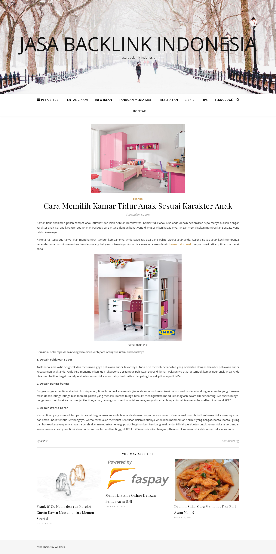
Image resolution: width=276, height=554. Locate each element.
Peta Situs (49, 100)
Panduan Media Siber (136, 100)
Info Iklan (103, 100)
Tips (204, 100)
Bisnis (44, 441)
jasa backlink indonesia (138, 43)
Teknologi (223, 100)
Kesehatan (169, 100)
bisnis (189, 100)
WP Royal (60, 547)
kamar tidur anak (181, 244)
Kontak (139, 111)
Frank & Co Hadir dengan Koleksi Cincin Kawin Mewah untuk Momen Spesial (65, 512)
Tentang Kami (76, 100)
